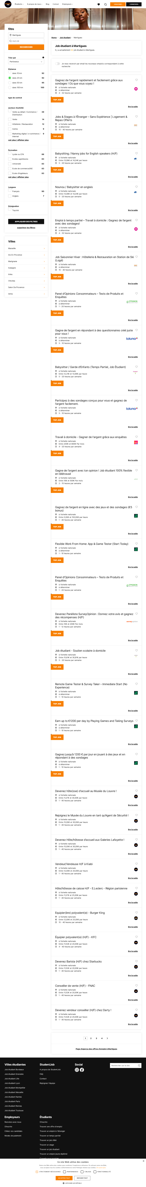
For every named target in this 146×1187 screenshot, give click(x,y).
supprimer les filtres (26, 227)
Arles (10, 274)
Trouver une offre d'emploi (51, 1126)
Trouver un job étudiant (49, 1149)
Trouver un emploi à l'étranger (52, 1131)
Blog (47, 4)
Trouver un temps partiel (50, 1136)
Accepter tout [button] (64, 1178)
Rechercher (26, 47)
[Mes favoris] (98, 4)
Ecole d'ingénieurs (20, 173)
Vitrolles (11, 281)
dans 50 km (17, 83)
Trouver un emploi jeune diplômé (53, 1154)
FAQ (41, 1074)
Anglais (15, 196)
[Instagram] (77, 1070)
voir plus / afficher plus (18, 140)
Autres (15, 129)
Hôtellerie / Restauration (22, 124)
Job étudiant (65, 37)
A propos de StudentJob (50, 1069)
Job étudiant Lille (12, 1078)
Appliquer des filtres (26, 221)
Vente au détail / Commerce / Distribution (24, 113)
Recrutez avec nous (13, 1122)
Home (54, 37)
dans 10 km (17, 73)
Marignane (12, 261)
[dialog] (73, 1173)
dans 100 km (17, 87)
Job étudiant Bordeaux (14, 1069)
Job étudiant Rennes (13, 1106)
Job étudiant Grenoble (14, 1074)
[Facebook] (82, 1070)
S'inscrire (118, 4)
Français (15, 191)
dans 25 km (17, 78)
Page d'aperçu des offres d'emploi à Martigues (96, 1049)
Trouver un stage (47, 1145)
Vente (14, 119)
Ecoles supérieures (20, 159)
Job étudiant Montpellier (15, 1088)
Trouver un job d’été (48, 1140)
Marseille (12, 248)
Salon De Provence (16, 287)
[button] (73, 1183)
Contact (56, 4)
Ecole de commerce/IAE (22, 168)
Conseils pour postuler (49, 1158)
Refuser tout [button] (82, 1178)
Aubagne (12, 268)
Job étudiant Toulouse (14, 1110)
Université (16, 164)
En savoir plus (101, 1168)
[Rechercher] (105, 4)
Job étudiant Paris (12, 1101)
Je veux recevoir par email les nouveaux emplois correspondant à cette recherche (93, 65)
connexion (134, 4)
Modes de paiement (13, 1136)
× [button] (143, 1161)
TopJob (15, 210)
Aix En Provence (15, 255)
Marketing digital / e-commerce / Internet (26, 135)
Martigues (78, 37)
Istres (10, 294)
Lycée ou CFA (18, 154)
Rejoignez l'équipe (47, 1083)
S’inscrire (8, 1126)
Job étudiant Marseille (14, 1092)
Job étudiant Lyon (12, 1083)
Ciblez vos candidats (13, 1131)
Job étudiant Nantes (13, 1097)
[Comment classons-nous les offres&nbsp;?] (43, 57)
